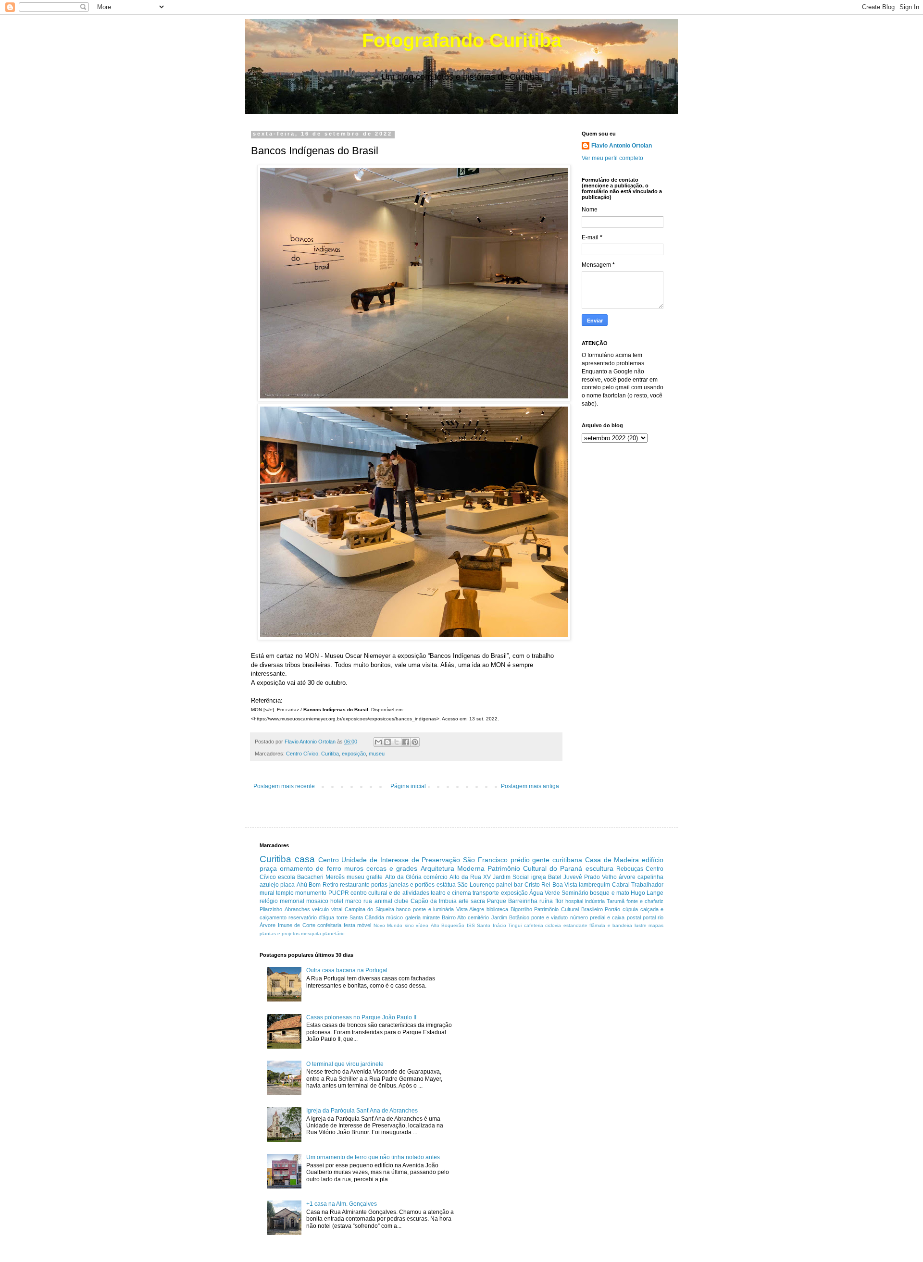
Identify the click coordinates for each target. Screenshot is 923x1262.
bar (518, 884)
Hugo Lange (647, 893)
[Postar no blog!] (387, 742)
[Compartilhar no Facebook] (406, 742)
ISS (471, 925)
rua (367, 901)
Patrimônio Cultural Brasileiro (568, 909)
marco (353, 901)
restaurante (355, 884)
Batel (554, 877)
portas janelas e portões (403, 884)
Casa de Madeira (612, 860)
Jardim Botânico (510, 917)
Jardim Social (511, 877)
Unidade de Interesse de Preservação (400, 860)
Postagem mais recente (284, 786)
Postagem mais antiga (530, 786)
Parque (496, 901)
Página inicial (408, 786)
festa (349, 925)
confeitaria (329, 925)
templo (285, 893)
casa (305, 859)
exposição (354, 753)
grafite (374, 877)
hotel (336, 901)
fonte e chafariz (644, 901)
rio (660, 917)
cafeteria (533, 925)
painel (504, 884)
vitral (336, 909)
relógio (269, 901)
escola (286, 877)
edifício (652, 860)
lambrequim (594, 884)
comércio (436, 877)
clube (401, 901)
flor (559, 901)
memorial (292, 901)
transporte (486, 893)
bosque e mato (609, 893)
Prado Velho (600, 877)
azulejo (269, 884)
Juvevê (572, 877)
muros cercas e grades (381, 868)
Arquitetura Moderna (453, 868)
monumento (310, 893)
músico (394, 917)
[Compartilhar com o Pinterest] (415, 742)
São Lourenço (475, 884)
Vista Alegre (470, 909)
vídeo (422, 925)
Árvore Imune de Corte (287, 925)
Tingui (515, 925)
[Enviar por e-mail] (378, 742)
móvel (364, 925)
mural (267, 893)
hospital (574, 901)
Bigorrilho (521, 909)
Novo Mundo (388, 925)
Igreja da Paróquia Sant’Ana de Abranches (362, 1110)
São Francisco (485, 860)
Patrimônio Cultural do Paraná (535, 868)
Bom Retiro (323, 884)
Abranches (297, 909)
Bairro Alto (454, 917)
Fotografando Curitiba (461, 40)
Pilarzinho (271, 909)
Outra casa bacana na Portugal (346, 970)
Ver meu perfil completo (612, 158)
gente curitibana (557, 860)
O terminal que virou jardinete (345, 1064)
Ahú (302, 884)
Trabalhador (647, 884)
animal (383, 901)
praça (268, 868)
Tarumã (615, 901)
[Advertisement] (550, 1019)
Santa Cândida (366, 917)
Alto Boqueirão (448, 925)
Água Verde (544, 893)
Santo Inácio (491, 925)
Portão (612, 909)
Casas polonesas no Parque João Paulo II (361, 1017)
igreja (538, 877)
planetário (334, 933)
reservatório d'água (311, 917)
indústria (595, 901)
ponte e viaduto (549, 917)
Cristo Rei (537, 884)
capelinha (650, 877)
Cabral (621, 884)
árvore (627, 877)
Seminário (574, 893)
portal (649, 917)
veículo (320, 909)
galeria (413, 917)
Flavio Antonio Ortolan (621, 145)
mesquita (311, 933)
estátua (446, 884)
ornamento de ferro (310, 868)
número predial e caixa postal (605, 917)
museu (377, 753)
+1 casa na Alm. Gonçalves (341, 1203)
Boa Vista (564, 884)
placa (287, 884)
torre (342, 917)
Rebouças (629, 869)
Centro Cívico (302, 753)
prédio (520, 860)
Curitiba (330, 753)
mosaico (317, 901)
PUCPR (338, 893)
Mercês (335, 877)
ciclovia (553, 925)
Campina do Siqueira (369, 909)
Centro (328, 860)
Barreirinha (522, 901)
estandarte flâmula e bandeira (598, 925)
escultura (599, 868)
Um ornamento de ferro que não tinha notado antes (373, 1157)
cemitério (478, 917)
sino (409, 925)
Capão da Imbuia (434, 901)
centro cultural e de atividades (389, 893)
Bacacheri (310, 877)
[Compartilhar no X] (396, 742)
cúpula (630, 909)
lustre (641, 925)
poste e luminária (433, 909)
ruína (546, 901)
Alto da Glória (403, 877)
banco (403, 909)
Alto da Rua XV (470, 877)
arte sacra (472, 901)
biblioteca (497, 909)
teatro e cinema (451, 893)
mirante (431, 917)
